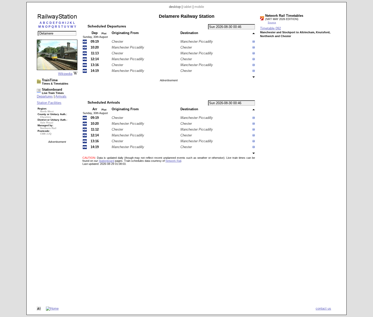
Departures (45, 96)
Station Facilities (49, 103)
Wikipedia (65, 74)
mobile (199, 7)
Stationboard (106, 160)
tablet (187, 7)
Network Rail (173, 160)
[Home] (52, 308)
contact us (323, 308)
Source (272, 22)
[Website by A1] (39, 309)
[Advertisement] (57, 219)
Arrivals (60, 96)
